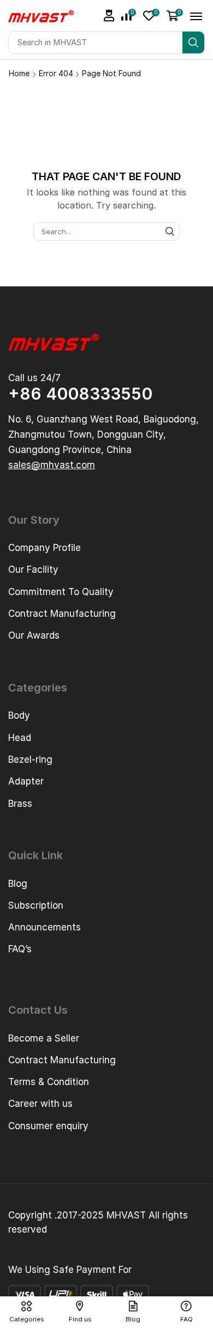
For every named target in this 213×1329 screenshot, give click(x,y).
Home (19, 73)
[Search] (193, 42)
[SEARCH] (170, 231)
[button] (109, 15)
